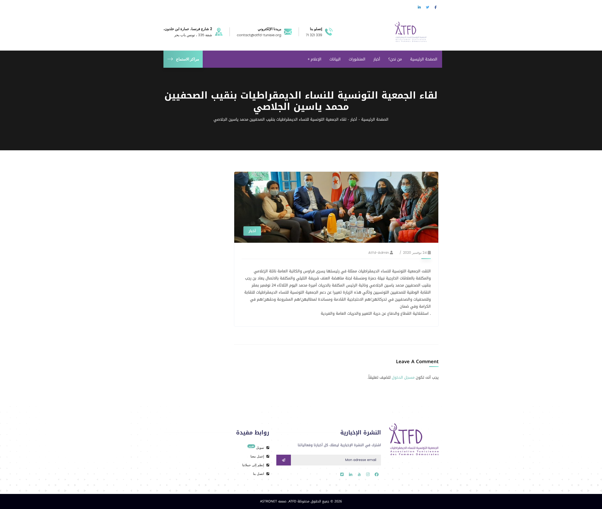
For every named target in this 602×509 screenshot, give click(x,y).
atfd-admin (378, 252)
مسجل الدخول (403, 377)
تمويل (257, 447)
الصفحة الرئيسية (374, 119)
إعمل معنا (257, 456)
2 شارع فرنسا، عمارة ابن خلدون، (187, 29)
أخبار (353, 119)
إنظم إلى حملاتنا (253, 465)
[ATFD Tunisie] (415, 31)
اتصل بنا (259, 473)
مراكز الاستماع (187, 59)
